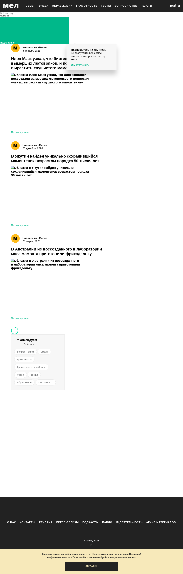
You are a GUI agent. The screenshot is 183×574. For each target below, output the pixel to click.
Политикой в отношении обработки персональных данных (104, 557)
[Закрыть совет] (113, 47)
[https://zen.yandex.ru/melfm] (71, 508)
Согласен (91, 566)
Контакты (27, 522)
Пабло (107, 522)
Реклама (46, 522)
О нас (11, 522)
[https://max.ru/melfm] (121, 508)
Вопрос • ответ (127, 5)
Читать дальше (20, 132)
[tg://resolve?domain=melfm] (62, 508)
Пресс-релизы (67, 522)
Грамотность (86, 5)
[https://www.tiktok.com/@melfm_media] (91, 508)
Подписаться (7, 42)
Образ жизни (62, 5)
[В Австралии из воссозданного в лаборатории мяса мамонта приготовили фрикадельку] (51, 286)
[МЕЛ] (11, 6)
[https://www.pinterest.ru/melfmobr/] (101, 508)
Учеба (43, 5)
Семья (31, 5)
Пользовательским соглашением (110, 554)
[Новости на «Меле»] (15, 48)
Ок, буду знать (80, 64)
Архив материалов (161, 522)
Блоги (147, 5)
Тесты (106, 5)
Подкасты (90, 522)
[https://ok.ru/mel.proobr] (111, 508)
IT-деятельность (129, 522)
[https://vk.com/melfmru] (81, 508)
